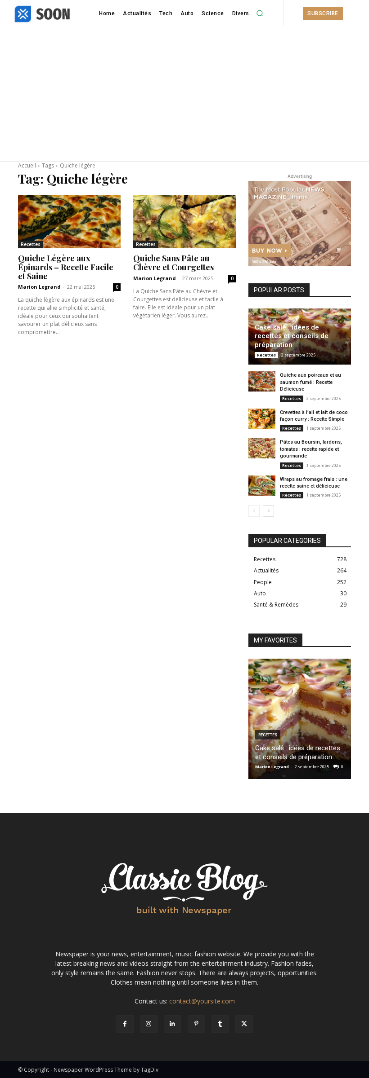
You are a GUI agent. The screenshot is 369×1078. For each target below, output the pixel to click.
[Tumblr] (220, 1024)
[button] (260, 13)
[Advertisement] (184, 94)
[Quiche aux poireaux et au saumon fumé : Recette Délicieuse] (261, 381)
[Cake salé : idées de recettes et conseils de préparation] (299, 719)
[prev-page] (254, 511)
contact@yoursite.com (202, 1001)
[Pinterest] (196, 1024)
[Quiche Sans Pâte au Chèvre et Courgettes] (184, 221)
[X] (244, 1024)
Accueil (27, 165)
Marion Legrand (39, 286)
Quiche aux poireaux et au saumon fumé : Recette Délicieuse (310, 382)
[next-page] (268, 511)
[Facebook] (124, 1024)
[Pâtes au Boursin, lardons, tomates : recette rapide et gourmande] (261, 448)
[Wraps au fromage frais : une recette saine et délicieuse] (261, 485)
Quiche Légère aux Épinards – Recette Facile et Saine (65, 267)
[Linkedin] (172, 1024)
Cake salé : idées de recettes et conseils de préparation (291, 336)
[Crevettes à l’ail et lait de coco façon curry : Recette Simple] (261, 419)
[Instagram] (149, 1024)
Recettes (30, 244)
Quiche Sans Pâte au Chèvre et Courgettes (173, 263)
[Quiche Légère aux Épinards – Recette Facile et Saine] (69, 221)
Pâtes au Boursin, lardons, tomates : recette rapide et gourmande (311, 449)
